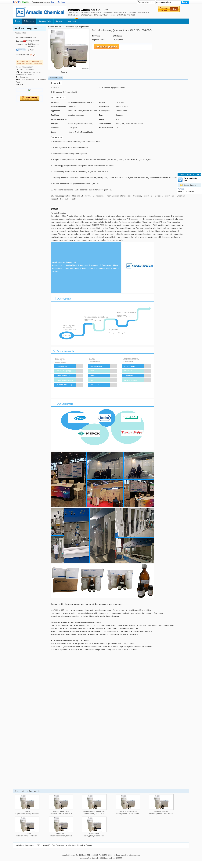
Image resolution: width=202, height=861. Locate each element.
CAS (38, 845)
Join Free (61, 2)
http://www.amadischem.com (31, 72)
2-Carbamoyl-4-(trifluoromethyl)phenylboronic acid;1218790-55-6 (27, 836)
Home (17, 21)
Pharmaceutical (20, 33)
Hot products (71, 21)
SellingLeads (29, 21)
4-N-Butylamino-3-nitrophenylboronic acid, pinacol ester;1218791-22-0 (161, 814)
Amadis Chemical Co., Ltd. (26, 38)
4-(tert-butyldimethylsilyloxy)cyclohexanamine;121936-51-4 (33, 814)
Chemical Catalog (84, 845)
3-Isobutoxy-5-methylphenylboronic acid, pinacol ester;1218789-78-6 (94, 836)
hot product (30, 845)
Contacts (59, 21)
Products (58, 27)
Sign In (53, 2)
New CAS (46, 845)
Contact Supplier (189, 185)
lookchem (20, 845)
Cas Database (58, 845)
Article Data (71, 845)
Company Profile (45, 21)
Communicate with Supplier (189, 174)
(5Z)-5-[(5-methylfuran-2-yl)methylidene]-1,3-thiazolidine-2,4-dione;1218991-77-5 (128, 814)
